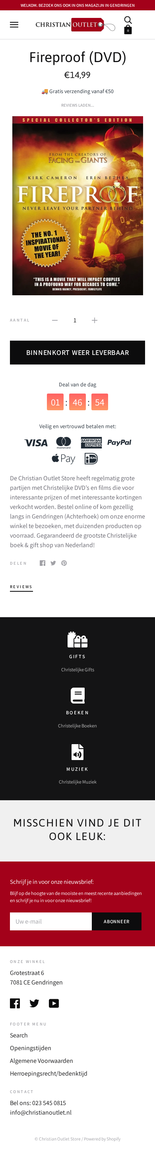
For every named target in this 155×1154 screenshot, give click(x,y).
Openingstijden (30, 1048)
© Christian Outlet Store (58, 1139)
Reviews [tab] (21, 586)
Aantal (20, 320)
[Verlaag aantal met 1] (55, 320)
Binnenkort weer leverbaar (77, 352)
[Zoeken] (128, 19)
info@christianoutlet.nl (41, 1112)
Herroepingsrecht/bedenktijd (48, 1073)
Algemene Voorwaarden (41, 1061)
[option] (77, 205)
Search (19, 1035)
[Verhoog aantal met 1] (94, 320)
